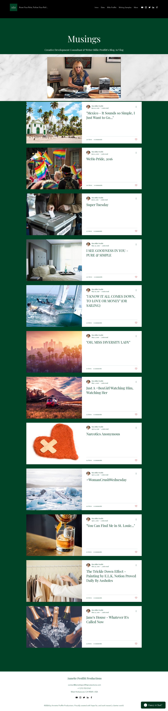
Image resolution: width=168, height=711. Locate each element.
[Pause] (50, 95)
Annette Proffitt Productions (84, 678)
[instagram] (146, 7)
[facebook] (157, 7)
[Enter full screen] (117, 95)
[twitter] (149, 7)
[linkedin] (153, 7)
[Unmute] (54, 95)
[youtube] (142, 7)
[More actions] (136, 152)
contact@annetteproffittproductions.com (84, 685)
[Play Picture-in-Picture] (113, 95)
